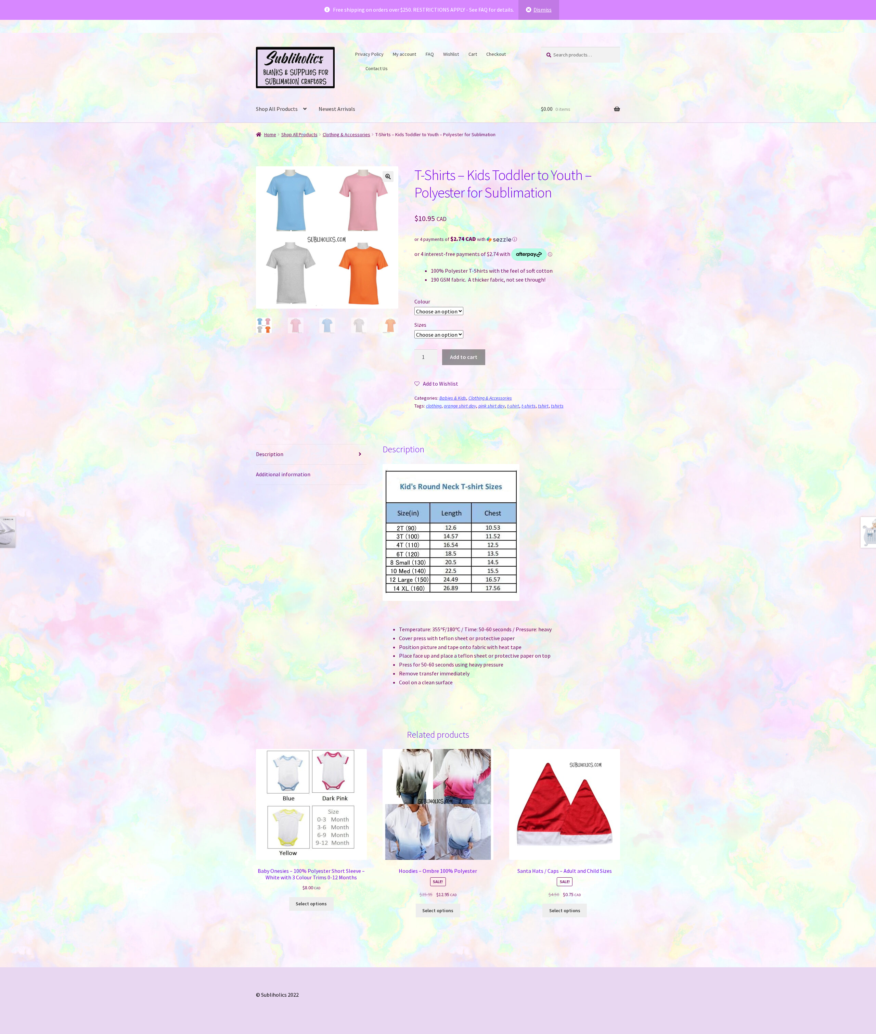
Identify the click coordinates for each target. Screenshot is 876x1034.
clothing (433, 406)
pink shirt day (491, 406)
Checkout (496, 54)
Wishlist (451, 54)
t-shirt (513, 406)
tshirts (557, 406)
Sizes (420, 324)
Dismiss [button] (542, 9)
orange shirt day (460, 406)
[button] (388, 176)
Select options (311, 904)
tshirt (543, 406)
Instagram (357, 67)
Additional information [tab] (283, 474)
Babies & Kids (452, 398)
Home (270, 134)
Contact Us (376, 68)
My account (404, 54)
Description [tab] (269, 454)
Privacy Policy (369, 54)
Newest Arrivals (337, 108)
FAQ (430, 54)
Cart (472, 54)
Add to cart (463, 356)
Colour (422, 301)
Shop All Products (277, 108)
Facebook (514, 53)
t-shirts (528, 406)
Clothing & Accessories (346, 134)
